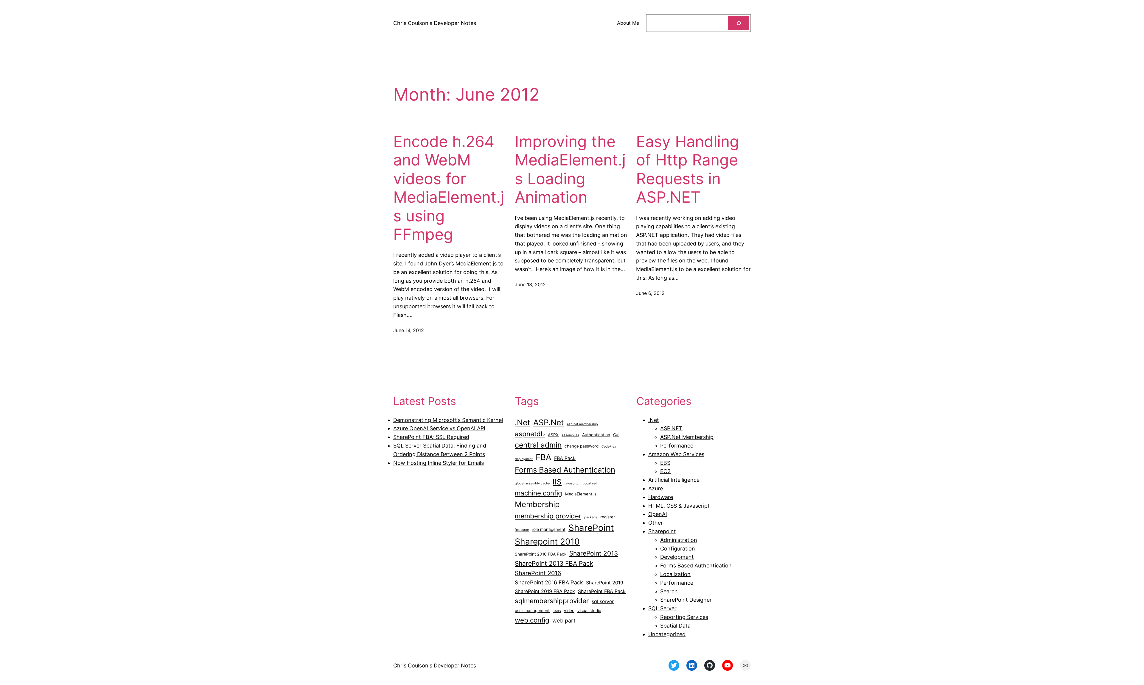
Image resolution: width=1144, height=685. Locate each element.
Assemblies (570, 435)
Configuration (677, 548)
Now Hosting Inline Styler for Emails (438, 463)
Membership (537, 504)
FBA (543, 457)
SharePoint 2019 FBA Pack (545, 591)
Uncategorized (667, 634)
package (590, 517)
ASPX (553, 434)
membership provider (548, 516)
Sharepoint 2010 (547, 542)
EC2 (665, 471)
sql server (603, 601)
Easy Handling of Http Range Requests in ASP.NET (687, 169)
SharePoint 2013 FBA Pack (554, 563)
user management (532, 610)
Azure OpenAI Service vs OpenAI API (439, 428)
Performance (676, 445)
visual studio (589, 610)
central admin (538, 444)
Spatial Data (675, 626)
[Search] (738, 23)
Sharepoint (662, 531)
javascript (572, 483)
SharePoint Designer (686, 600)
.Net (522, 422)
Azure (655, 488)
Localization (675, 574)
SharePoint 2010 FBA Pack (540, 554)
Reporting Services (684, 617)
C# (616, 434)
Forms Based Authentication (565, 469)
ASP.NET (671, 428)
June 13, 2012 (530, 284)
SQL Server (662, 608)
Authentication (596, 434)
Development (677, 557)
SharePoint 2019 (604, 583)
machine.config (538, 493)
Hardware (660, 497)
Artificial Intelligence (674, 480)
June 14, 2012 (408, 330)
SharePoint (591, 528)
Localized (590, 483)
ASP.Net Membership (687, 437)
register (607, 516)
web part (564, 620)
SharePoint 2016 (538, 573)
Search (669, 591)
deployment (524, 459)
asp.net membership (582, 424)
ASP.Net (548, 422)
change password (582, 446)
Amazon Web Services (676, 454)
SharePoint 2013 (593, 553)
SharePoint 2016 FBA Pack (549, 582)
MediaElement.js (580, 494)
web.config (532, 620)
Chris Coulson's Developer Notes (434, 23)
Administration (678, 540)
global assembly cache (532, 483)
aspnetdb (530, 434)
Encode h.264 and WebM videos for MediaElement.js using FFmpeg (448, 188)
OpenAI (657, 514)
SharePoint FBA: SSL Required (431, 437)
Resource (522, 530)
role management (548, 529)
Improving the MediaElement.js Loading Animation (570, 169)
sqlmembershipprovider (552, 601)
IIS (557, 481)
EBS (665, 463)
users (557, 611)
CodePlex (608, 446)
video (569, 610)
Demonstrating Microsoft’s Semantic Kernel (448, 420)
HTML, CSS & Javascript (679, 506)
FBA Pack (565, 458)
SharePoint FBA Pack (602, 591)
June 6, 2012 (650, 293)
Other (655, 523)
